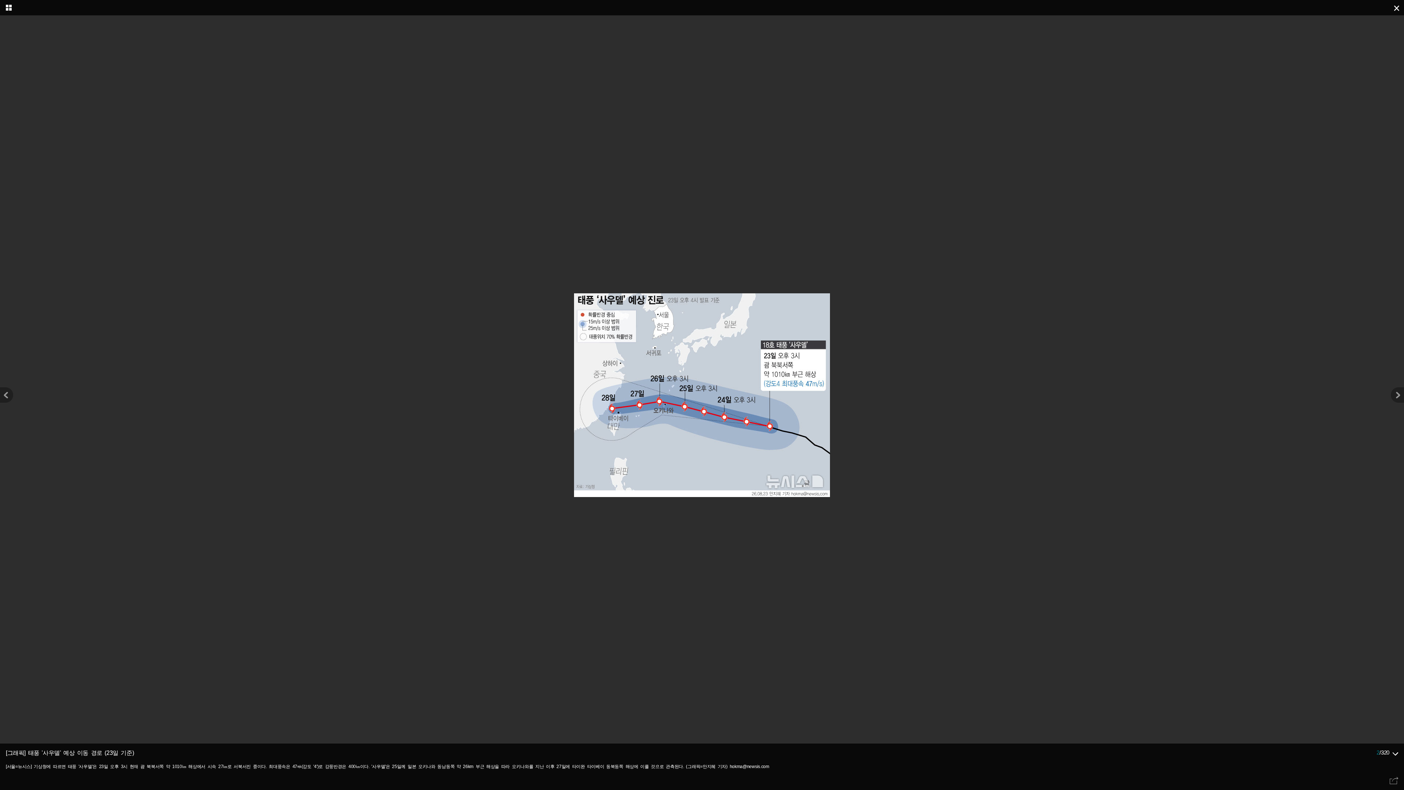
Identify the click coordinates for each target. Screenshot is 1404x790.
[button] (1397, 395)
